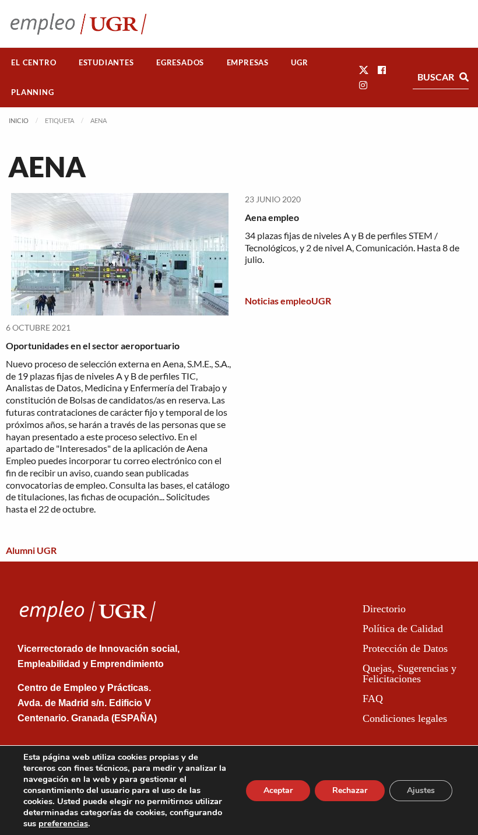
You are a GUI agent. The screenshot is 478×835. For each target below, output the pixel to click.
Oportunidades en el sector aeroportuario (93, 345)
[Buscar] (464, 77)
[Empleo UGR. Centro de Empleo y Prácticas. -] (78, 24)
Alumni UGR (31, 550)
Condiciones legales (405, 718)
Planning (32, 92)
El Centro (33, 62)
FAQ (373, 698)
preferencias (63, 823)
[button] (363, 70)
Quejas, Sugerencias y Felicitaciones (409, 673)
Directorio (384, 609)
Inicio (19, 120)
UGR (299, 62)
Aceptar (278, 790)
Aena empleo (272, 217)
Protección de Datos (405, 648)
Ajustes (421, 790)
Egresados (180, 62)
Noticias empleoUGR (288, 300)
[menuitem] (34, 63)
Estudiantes (106, 62)
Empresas (248, 62)
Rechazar (349, 790)
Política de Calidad (403, 628)
